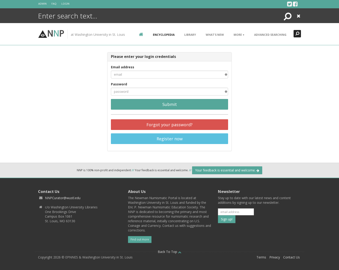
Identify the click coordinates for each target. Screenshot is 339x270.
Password (119, 84)
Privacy (274, 257)
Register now (170, 138)
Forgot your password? (169, 124)
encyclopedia (164, 35)
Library (190, 35)
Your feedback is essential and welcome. (225, 170)
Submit (169, 104)
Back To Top (168, 251)
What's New (215, 35)
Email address (122, 67)
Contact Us (291, 257)
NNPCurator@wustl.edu (62, 198)
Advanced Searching (270, 35)
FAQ (53, 3)
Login (65, 3)
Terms (261, 257)
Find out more (140, 239)
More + (239, 35)
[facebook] (295, 4)
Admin (42, 3)
